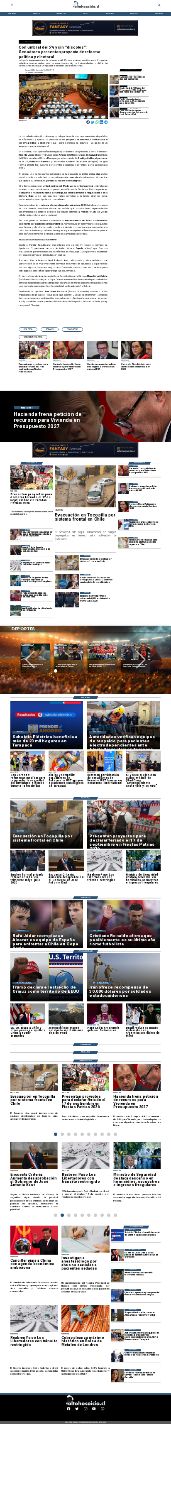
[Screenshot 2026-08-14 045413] (117, 1235)
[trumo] (117, 1255)
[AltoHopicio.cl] (12, 6)
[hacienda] (123, 470)
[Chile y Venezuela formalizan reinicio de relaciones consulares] (117, 1355)
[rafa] (15, 534)
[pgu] (115, 90)
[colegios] (117, 1315)
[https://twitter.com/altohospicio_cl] (76, 1410)
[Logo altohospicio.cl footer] (84, 1405)
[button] (28, 329)
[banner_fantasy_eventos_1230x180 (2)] (85, 36)
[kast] (115, 112)
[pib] (123, 488)
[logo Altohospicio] (85, 8)
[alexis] (117, 1275)
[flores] (117, 1375)
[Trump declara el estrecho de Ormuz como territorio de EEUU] (123, 524)
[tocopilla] (115, 79)
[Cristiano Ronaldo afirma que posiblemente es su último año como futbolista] (15, 595)
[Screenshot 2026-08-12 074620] (117, 1335)
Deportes (27, 644)
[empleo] (115, 101)
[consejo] (123, 506)
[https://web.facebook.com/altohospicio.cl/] (68, 1410)
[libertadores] (15, 565)
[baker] (15, 611)
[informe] (15, 580)
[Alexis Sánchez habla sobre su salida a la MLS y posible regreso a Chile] (123, 542)
